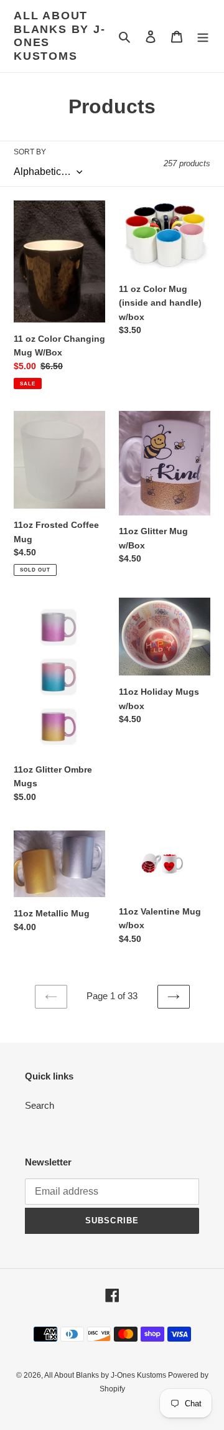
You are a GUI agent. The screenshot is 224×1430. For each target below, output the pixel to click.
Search (39, 1105)
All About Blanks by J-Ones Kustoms (60, 35)
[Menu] (203, 36)
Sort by (30, 152)
